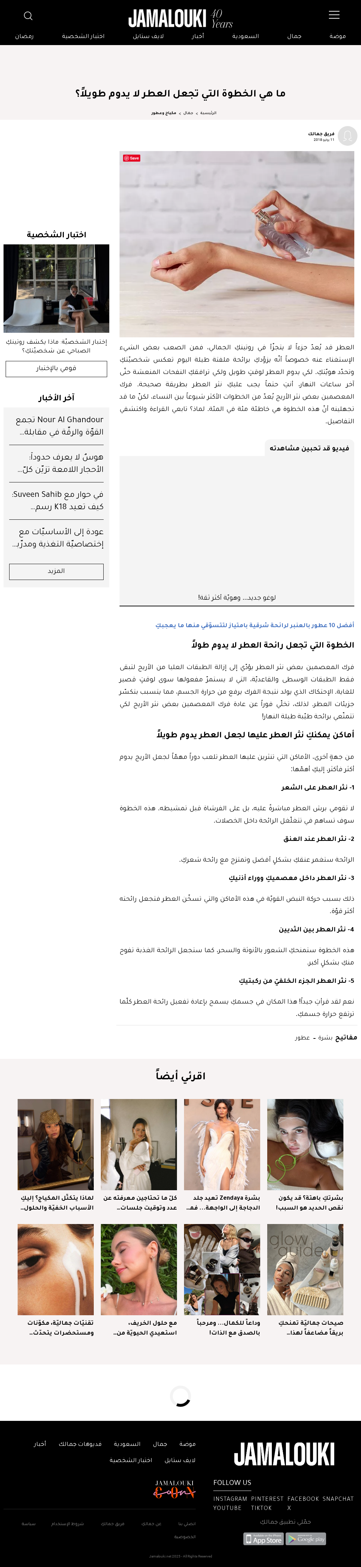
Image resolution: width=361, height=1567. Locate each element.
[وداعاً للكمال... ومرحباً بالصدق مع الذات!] (222, 1269)
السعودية (245, 37)
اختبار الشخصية (83, 37)
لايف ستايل (148, 37)
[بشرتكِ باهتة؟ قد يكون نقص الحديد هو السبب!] (305, 1144)
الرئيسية (208, 113)
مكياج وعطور (164, 113)
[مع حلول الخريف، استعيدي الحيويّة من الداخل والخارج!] (139, 1269)
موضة (338, 37)
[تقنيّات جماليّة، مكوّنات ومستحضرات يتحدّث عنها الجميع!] (56, 1269)
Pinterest (267, 1500)
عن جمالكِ (151, 1524)
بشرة (325, 1037)
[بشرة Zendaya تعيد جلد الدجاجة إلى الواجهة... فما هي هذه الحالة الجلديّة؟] (222, 1144)
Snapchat (338, 1500)
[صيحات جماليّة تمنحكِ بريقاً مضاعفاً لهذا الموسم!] (305, 1269)
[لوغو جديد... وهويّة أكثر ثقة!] (236, 524)
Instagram (230, 1500)
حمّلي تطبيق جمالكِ (285, 1522)
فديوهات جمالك (80, 1445)
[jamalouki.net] (180, 18)
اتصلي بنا (187, 1524)
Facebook (303, 1500)
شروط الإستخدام (67, 1524)
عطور (302, 1037)
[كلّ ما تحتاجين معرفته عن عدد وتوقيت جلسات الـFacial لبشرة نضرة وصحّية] (139, 1144)
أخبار (198, 37)
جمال (294, 37)
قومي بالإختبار (57, 369)
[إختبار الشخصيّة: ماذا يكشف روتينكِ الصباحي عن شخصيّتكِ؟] (56, 288)
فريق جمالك (321, 133)
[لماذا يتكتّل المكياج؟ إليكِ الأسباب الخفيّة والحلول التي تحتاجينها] (56, 1144)
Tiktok (261, 1509)
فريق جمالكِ (112, 1524)
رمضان (24, 37)
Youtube (227, 1509)
